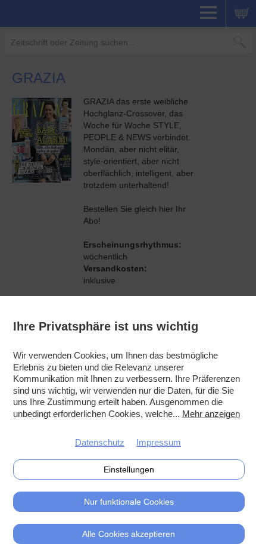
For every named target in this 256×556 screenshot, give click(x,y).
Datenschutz (99, 442)
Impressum (158, 442)
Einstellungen (129, 469)
